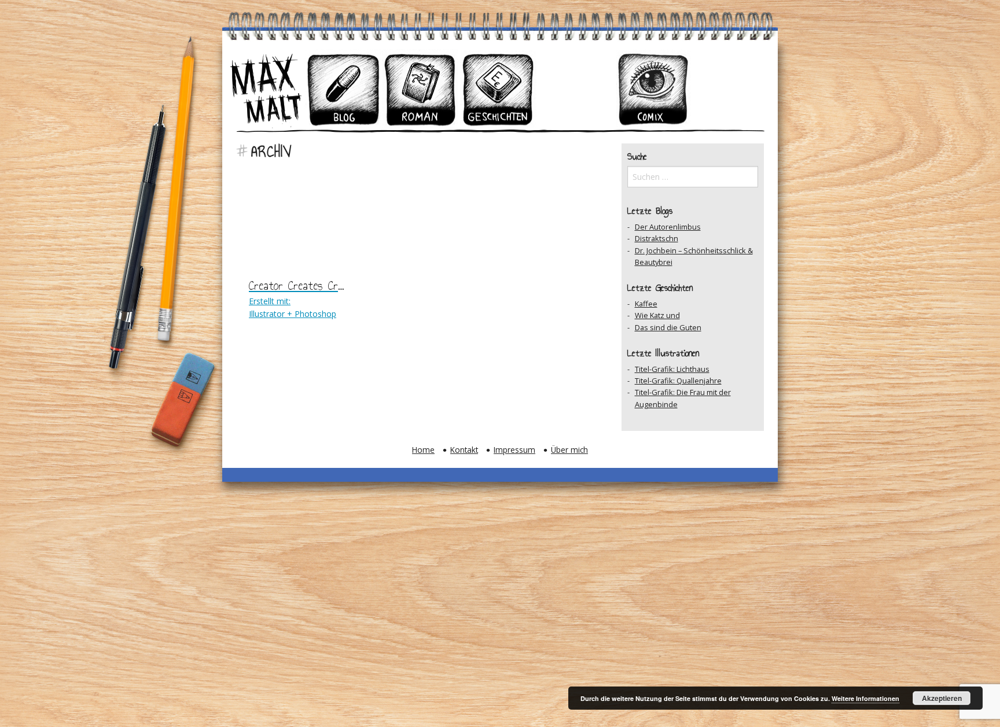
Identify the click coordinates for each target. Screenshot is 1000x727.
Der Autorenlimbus (668, 227)
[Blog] (343, 88)
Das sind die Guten (668, 327)
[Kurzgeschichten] (498, 88)
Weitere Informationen (865, 698)
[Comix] (653, 88)
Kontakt (464, 449)
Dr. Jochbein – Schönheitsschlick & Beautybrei (694, 256)
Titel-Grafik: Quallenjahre (678, 380)
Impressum (514, 449)
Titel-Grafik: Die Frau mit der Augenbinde (683, 398)
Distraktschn (656, 238)
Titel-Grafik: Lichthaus (672, 369)
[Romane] (420, 88)
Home (423, 449)
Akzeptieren (942, 698)
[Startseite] (265, 88)
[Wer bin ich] (731, 88)
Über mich (569, 449)
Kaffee (646, 303)
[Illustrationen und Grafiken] (576, 88)
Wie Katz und (657, 315)
